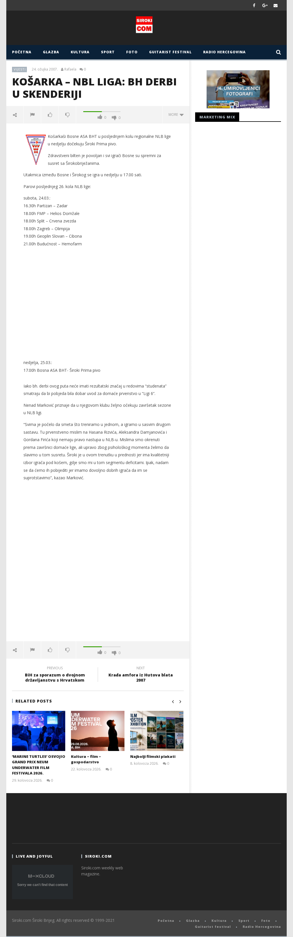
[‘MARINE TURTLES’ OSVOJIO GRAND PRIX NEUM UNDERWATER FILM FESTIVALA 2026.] (39, 731)
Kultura (80, 52)
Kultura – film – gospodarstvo (86, 759)
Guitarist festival (170, 52)
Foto (132, 52)
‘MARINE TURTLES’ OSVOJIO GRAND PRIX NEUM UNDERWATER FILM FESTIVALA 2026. (38, 765)
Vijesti (20, 69)
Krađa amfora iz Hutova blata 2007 (140, 675)
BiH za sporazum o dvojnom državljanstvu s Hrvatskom (55, 675)
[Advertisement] (97, 307)
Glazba (51, 52)
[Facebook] (254, 5)
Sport (108, 52)
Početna (21, 52)
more (174, 114)
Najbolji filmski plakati (152, 756)
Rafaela (70, 69)
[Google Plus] (265, 5)
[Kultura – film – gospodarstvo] (97, 731)
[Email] (275, 5)
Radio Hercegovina (224, 52)
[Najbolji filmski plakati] (157, 731)
